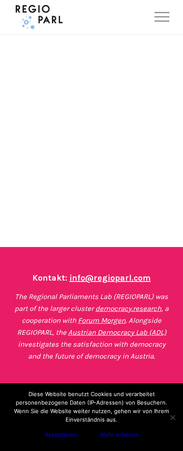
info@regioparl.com (110, 278)
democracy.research (128, 308)
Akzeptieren (61, 434)
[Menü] (157, 17)
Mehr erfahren (119, 434)
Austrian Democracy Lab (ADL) (117, 332)
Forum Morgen (102, 320)
